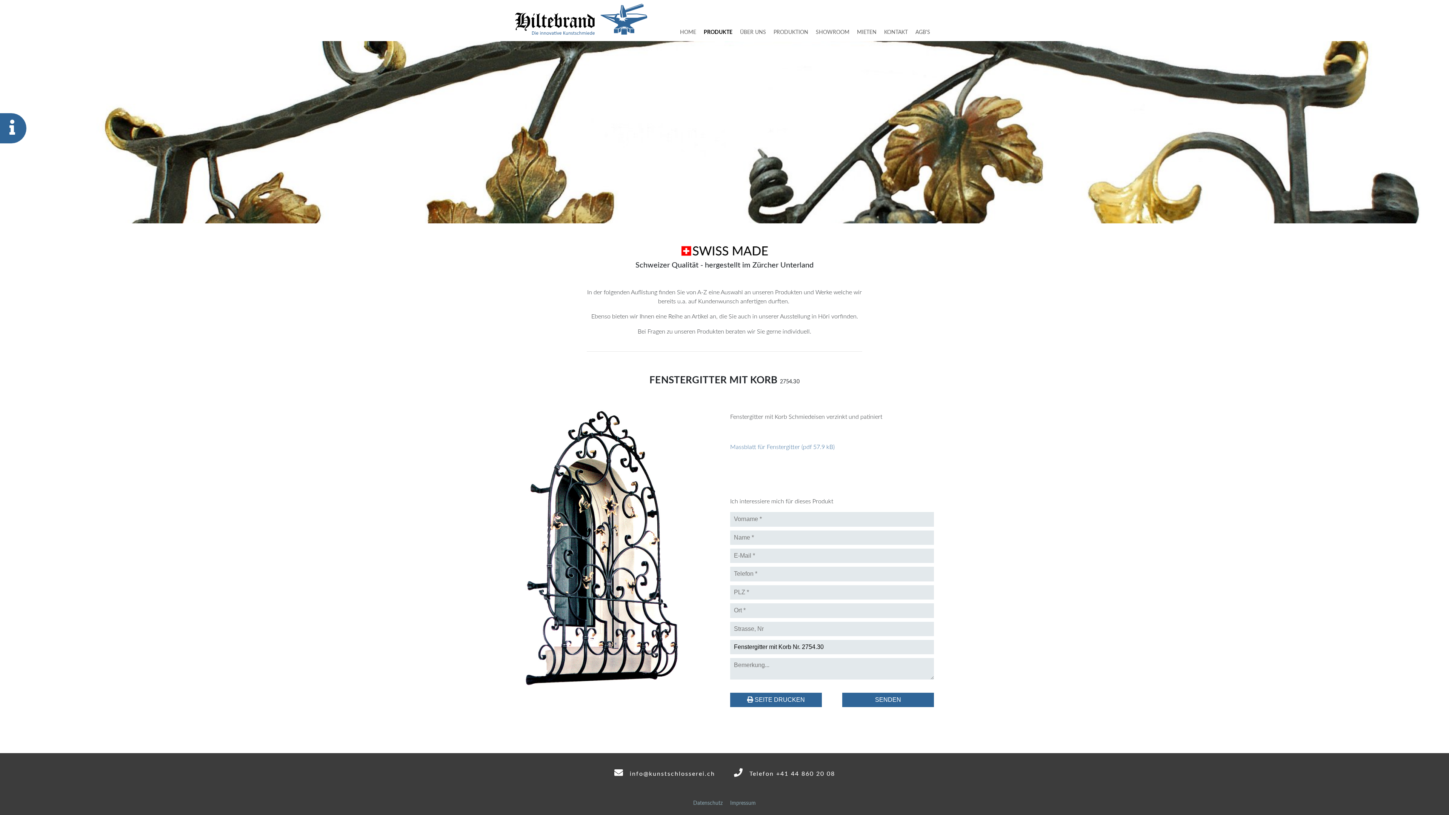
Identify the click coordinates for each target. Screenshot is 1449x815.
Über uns (753, 32)
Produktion (791, 32)
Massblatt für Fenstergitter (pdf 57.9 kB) (782, 447)
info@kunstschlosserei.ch (671, 774)
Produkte (718, 32)
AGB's (922, 32)
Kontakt (896, 32)
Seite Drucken (779, 700)
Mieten (867, 32)
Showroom (832, 32)
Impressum (743, 803)
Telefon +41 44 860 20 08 (791, 774)
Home (688, 32)
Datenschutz (708, 803)
